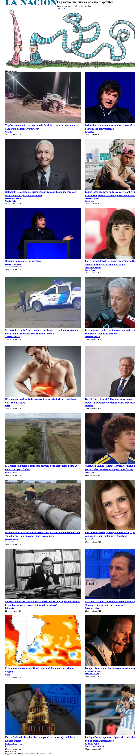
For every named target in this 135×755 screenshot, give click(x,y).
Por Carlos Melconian (13, 264)
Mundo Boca (90, 473)
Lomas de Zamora (92, 337)
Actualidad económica (14, 267)
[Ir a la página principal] (31, 4)
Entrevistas (89, 201)
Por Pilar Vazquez (12, 539)
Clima (7, 675)
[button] (43, 98)
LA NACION (61, 8)
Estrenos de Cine (92, 674)
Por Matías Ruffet (92, 744)
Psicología (89, 539)
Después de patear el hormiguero (23, 261)
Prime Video (90, 270)
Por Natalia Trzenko (93, 268)
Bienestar (89, 406)
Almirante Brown (12, 337)
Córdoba (8, 132)
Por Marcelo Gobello (13, 199)
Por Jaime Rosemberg (13, 744)
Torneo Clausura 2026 (94, 746)
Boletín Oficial (11, 473)
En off (7, 746)
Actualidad (9, 542)
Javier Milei (89, 132)
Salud (7, 406)
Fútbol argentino (92, 608)
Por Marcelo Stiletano (93, 671)
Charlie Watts (10, 201)
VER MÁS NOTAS (10, 751)
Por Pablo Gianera (92, 199)
